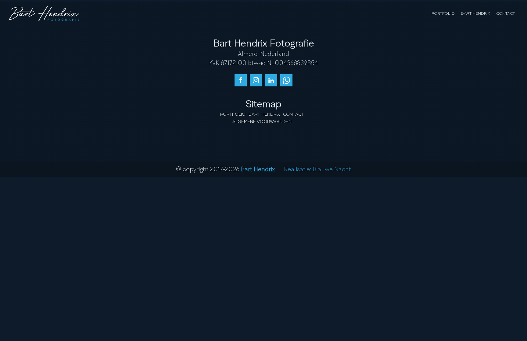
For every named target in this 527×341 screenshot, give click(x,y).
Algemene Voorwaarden (262, 121)
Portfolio (443, 13)
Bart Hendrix (475, 13)
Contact (505, 13)
